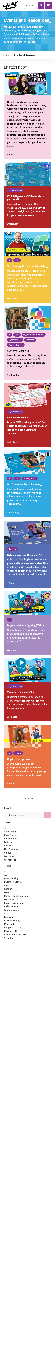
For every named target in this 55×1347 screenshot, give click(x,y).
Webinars (9, 856)
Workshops (10, 859)
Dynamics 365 (12, 899)
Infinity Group (11, 909)
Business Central (13, 881)
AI (5, 874)
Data (6, 892)
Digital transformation (16, 895)
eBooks (8, 845)
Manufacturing (12, 920)
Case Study (10, 835)
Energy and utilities (14, 902)
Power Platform (12, 930)
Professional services (15, 934)
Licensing (9, 916)
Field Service (11, 906)
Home (6, 55)
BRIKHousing (11, 878)
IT (5, 913)
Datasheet (9, 842)
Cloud (7, 885)
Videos (7, 852)
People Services (12, 927)
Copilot (8, 888)
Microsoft (9, 923)
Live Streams (11, 849)
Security (8, 937)
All (5, 828)
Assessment (10, 831)
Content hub (10, 838)
